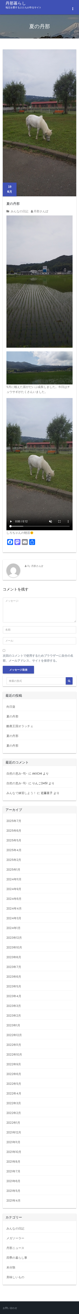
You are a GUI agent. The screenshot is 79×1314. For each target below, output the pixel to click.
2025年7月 (13, 821)
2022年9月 (13, 1064)
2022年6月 (13, 1074)
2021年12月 (13, 1132)
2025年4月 (13, 850)
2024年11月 (14, 879)
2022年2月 (13, 1113)
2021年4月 (13, 1200)
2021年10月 (13, 1152)
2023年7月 (13, 967)
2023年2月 (13, 1016)
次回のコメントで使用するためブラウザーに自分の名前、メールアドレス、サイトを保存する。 (38, 658)
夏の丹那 (13, 204)
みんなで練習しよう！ (21, 793)
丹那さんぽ (40, 211)
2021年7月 (13, 1171)
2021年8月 (13, 1162)
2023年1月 (13, 1025)
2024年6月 (13, 899)
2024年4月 (14, 908)
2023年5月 (13, 986)
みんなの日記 (19, 211)
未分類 (10, 1267)
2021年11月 (13, 1142)
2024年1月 (13, 928)
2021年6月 (13, 1181)
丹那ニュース (15, 1248)
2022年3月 (13, 1103)
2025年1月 (13, 869)
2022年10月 (14, 1054)
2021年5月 (13, 1191)
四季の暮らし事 (16, 1258)
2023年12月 (14, 938)
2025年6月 (13, 831)
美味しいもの (15, 1277)
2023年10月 (14, 947)
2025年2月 (13, 860)
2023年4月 (13, 996)
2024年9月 (13, 889)
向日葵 (10, 707)
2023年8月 (13, 957)
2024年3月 (13, 918)
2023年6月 (13, 977)
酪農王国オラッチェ (19, 726)
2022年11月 (13, 1045)
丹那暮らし (23, 4)
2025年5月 (13, 840)
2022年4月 (13, 1093)
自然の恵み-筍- (17, 773)
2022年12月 (14, 1035)
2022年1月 (13, 1123)
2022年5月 (13, 1084)
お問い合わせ (10, 1308)
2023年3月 (13, 1006)
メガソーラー (15, 1238)
